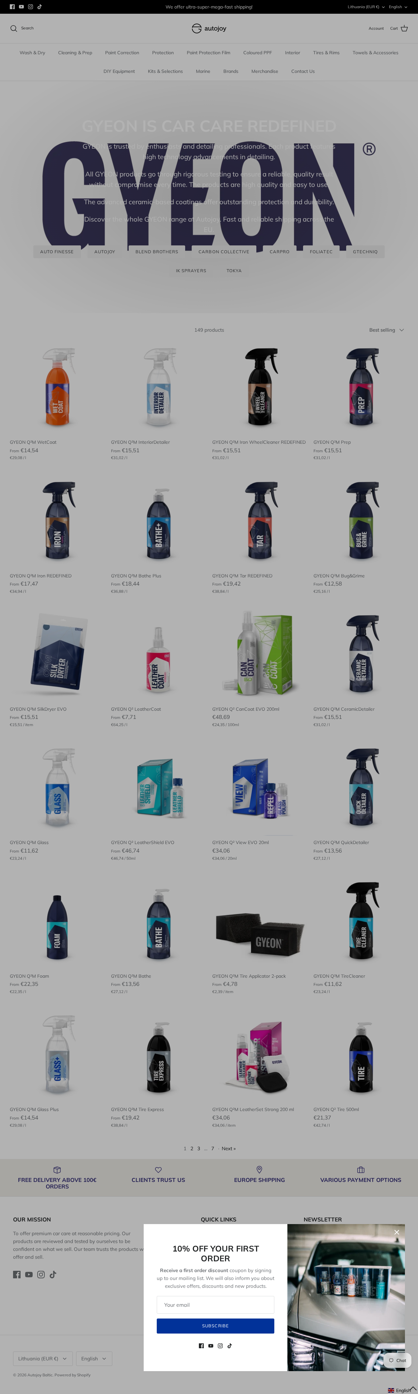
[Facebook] (201, 1345)
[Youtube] (210, 1345)
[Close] (397, 1232)
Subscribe (215, 1325)
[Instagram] (220, 1345)
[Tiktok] (229, 1345)
